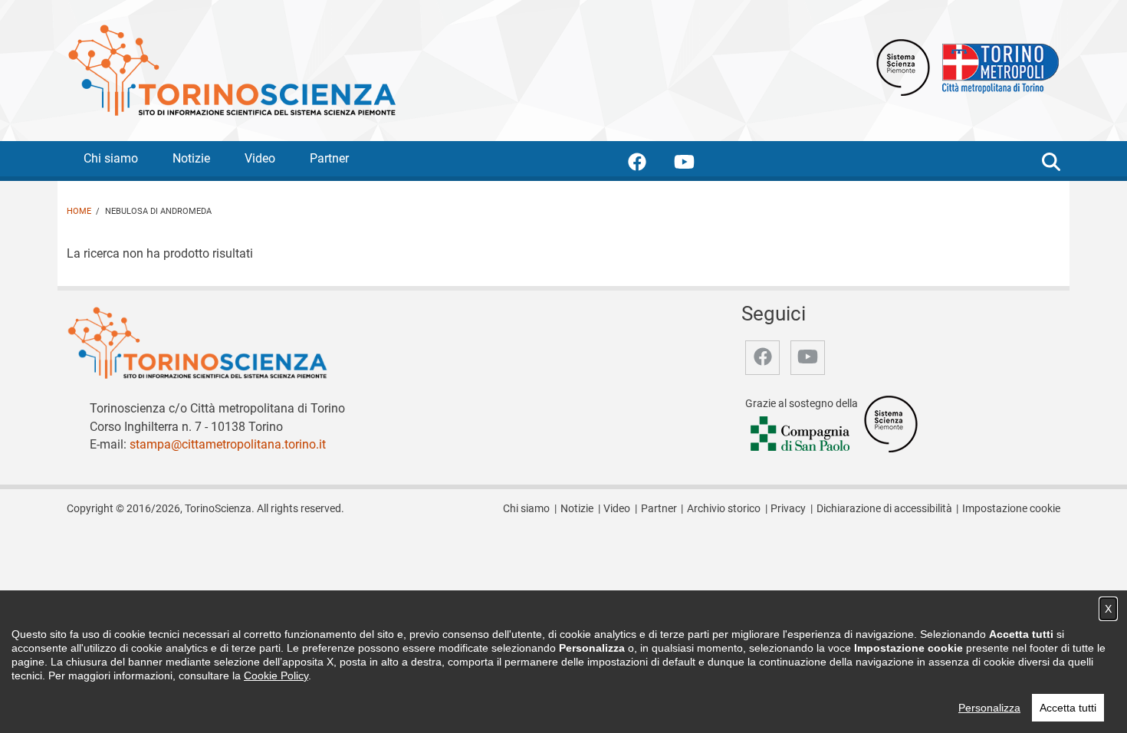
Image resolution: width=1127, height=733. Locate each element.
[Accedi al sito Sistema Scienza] (891, 423)
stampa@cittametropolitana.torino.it (228, 444)
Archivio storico (724, 508)
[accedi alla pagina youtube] (696, 164)
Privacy (788, 508)
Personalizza (989, 708)
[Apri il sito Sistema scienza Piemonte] (903, 66)
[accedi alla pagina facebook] (649, 164)
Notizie (191, 158)
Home (79, 211)
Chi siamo (111, 158)
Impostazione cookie (1011, 508)
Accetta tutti (1068, 708)
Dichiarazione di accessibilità (884, 508)
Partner (329, 158)
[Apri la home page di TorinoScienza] (231, 69)
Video (260, 158)
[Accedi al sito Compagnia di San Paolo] (801, 435)
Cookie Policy (276, 675)
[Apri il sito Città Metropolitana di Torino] (996, 66)
